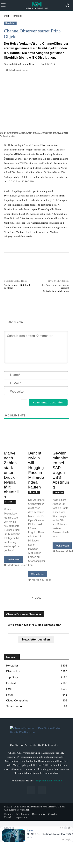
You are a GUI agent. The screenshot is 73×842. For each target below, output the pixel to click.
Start (6, 16)
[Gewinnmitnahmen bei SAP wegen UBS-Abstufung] (61, 445)
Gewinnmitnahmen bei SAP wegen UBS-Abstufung (61, 470)
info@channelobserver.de (48, 780)
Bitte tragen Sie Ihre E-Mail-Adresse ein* (34, 624)
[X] (42, 790)
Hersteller (17, 16)
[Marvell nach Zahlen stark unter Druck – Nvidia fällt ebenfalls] (12, 445)
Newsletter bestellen (36, 639)
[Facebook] (31, 790)
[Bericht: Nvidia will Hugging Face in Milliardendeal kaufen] (36, 445)
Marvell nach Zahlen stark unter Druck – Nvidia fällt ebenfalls (11, 475)
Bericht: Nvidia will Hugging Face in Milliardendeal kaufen (36, 470)
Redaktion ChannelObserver (24, 64)
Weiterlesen (13, 559)
